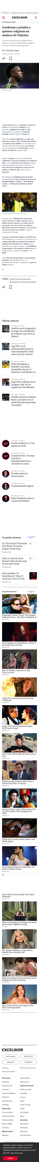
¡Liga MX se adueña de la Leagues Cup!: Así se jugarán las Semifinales (23, 385)
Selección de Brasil (29, 282)
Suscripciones (25, 1135)
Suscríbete (28, 1062)
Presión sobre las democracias (19, 475)
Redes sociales (26, 1089)
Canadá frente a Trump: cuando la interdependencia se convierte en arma (23, 459)
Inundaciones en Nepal (17, 13)
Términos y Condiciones (28, 1068)
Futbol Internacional (22, 279)
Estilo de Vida (25, 1105)
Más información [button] (17, 1153)
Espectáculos (7, 1101)
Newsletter (28, 1056)
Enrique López (12, 50)
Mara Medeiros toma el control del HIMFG (22, 499)
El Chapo (5, 1128)
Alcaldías (23, 1093)
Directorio (5, 1068)
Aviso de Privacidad (8, 1071)
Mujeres (5, 1135)
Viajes (22, 1109)
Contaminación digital (22, 486)
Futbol (12, 279)
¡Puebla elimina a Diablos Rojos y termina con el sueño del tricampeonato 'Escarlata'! (23, 401)
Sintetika (5, 1105)
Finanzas (5, 1089)
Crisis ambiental (8, 1116)
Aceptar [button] (10, 1158)
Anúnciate (10, 1062)
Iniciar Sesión (10, 1056)
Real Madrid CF (15, 282)
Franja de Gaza (7, 1120)
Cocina (22, 1097)
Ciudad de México (9, 1093)
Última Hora (24, 1082)
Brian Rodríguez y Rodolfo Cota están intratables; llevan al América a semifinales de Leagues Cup (23, 368)
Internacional (7, 1086)
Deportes (5, 1097)
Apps (22, 1116)
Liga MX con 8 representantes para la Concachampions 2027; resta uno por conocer (22, 350)
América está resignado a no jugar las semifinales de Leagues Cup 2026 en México (23, 332)
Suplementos (25, 1078)
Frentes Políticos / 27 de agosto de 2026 (23, 444)
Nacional (5, 1082)
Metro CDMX (7, 1124)
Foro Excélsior (7, 1112)
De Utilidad (24, 1112)
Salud (22, 1101)
